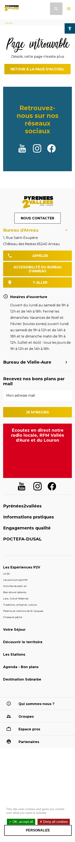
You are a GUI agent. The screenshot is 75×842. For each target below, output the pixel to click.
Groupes (26, 717)
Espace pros (29, 729)
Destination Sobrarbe (22, 679)
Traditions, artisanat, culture (20, 604)
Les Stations (14, 654)
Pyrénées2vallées (22, 505)
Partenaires (29, 742)
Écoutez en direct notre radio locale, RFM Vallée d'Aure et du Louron (37, 435)
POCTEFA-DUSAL (22, 538)
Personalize (38, 830)
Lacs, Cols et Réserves (15, 598)
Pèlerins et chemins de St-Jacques (23, 610)
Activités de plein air (15, 586)
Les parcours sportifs (15, 579)
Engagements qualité (27, 527)
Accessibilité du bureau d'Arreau (38, 269)
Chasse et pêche (12, 617)
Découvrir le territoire (22, 642)
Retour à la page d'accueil (37, 69)
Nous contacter (37, 218)
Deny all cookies (55, 822)
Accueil (9, 23)
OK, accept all (22, 822)
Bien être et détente (14, 592)
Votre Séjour (14, 630)
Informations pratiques (28, 516)
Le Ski (6, 573)
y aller (40, 283)
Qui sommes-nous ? (36, 704)
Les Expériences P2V (21, 567)
